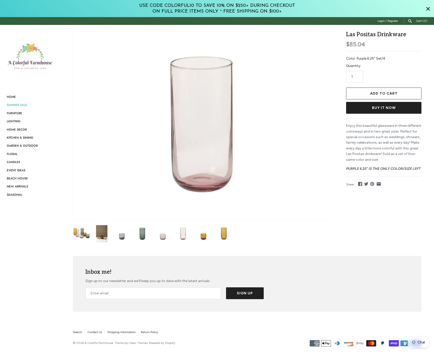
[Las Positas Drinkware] (203, 125)
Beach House (17, 178)
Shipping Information (121, 332)
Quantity (353, 66)
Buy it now (384, 108)
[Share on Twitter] (366, 184)
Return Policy (149, 332)
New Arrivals (17, 186)
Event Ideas (16, 170)
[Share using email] (378, 184)
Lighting (13, 121)
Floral (12, 154)
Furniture (14, 113)
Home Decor (17, 129)
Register (393, 21)
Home (11, 97)
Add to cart (384, 93)
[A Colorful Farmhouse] (30, 56)
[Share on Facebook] (360, 184)
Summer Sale (17, 105)
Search (77, 332)
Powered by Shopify (162, 343)
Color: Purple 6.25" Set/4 (365, 58)
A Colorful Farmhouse (99, 343)
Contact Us (94, 332)
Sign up (245, 293)
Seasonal (14, 194)
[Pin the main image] (372, 184)
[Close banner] (428, 8)
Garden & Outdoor (22, 145)
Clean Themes (138, 343)
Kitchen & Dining (20, 137)
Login (381, 21)
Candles (13, 162)
